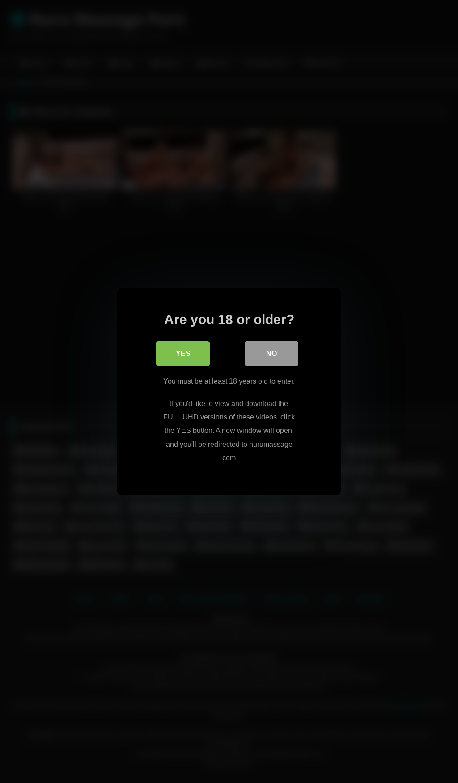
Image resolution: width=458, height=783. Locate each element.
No (271, 353)
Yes (183, 353)
